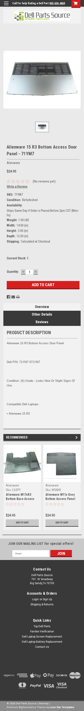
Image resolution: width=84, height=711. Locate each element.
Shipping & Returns (42, 604)
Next (77, 437)
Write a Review (17, 186)
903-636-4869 (57, 3)
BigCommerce (27, 707)
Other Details (42, 314)
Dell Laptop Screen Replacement (42, 636)
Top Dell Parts (42, 626)
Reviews (42, 322)
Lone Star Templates (62, 707)
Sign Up (59, 9)
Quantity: (13, 271)
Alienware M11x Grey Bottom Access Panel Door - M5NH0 (60, 499)
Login (46, 9)
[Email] (13, 297)
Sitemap (43, 703)
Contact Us (42, 646)
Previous (71, 437)
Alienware (12, 485)
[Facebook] (8, 297)
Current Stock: (17, 258)
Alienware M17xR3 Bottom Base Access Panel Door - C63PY (20, 499)
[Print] (18, 297)
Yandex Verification (42, 631)
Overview (42, 307)
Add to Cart (22, 522)
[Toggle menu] (6, 6)
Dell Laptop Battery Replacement (42, 641)
